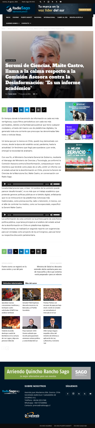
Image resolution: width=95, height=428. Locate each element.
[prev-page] (3, 348)
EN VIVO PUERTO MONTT (62, 426)
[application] (32, 184)
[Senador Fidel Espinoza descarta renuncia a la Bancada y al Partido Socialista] (32, 294)
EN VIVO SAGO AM (80, 426)
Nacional (38, 17)
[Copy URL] (44, 109)
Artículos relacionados (12, 283)
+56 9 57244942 (40, 403)
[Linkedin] (21, 109)
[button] (40, 2)
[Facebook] (44, 1)
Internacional (49, 17)
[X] (56, 1)
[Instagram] (48, 1)
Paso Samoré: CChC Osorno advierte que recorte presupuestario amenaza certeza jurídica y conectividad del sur (31, 336)
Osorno (16, 17)
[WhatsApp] (4, 109)
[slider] (56, 184)
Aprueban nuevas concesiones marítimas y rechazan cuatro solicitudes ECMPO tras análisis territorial (10, 308)
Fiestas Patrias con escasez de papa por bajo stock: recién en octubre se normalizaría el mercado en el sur (52, 308)
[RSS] (52, 1)
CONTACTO (25, 23)
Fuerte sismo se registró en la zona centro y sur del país (14, 268)
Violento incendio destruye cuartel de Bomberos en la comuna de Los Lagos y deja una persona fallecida (10, 336)
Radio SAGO (12, 94)
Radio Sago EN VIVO (28, 2)
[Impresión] (38, 109)
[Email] (32, 109)
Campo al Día (62, 17)
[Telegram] (26, 109)
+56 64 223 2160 (39, 400)
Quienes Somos (12, 23)
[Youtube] (60, 1)
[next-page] (7, 348)
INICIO (8, 17)
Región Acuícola (76, 17)
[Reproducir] (5, 184)
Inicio (3, 29)
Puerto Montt (26, 17)
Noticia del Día (13, 29)
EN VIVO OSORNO (46, 426)
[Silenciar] (51, 184)
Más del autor (31, 283)
